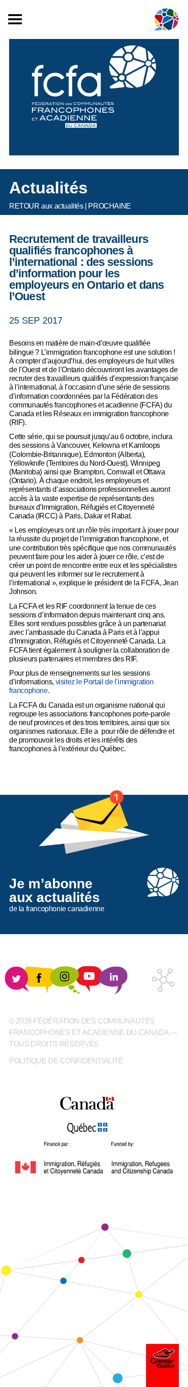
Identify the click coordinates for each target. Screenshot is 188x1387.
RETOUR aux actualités (46, 206)
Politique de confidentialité (66, 1061)
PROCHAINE (109, 206)
